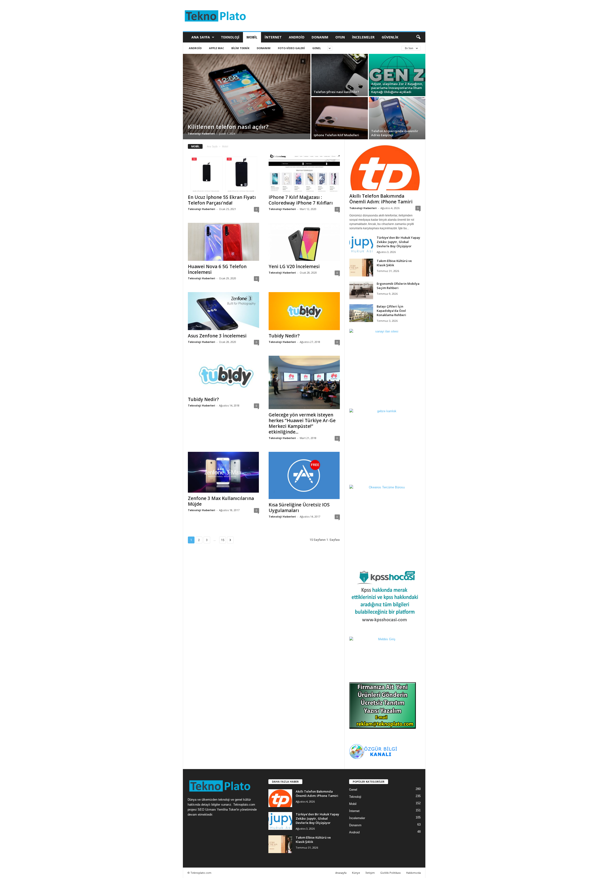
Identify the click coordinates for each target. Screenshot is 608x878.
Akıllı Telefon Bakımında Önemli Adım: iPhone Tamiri (381, 199)
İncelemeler (363, 37)
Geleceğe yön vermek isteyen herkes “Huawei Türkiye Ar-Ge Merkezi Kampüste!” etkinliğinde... (302, 423)
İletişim (370, 872)
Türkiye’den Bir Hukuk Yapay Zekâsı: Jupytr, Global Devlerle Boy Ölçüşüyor (398, 241)
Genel (316, 48)
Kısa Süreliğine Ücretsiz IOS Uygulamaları (299, 508)
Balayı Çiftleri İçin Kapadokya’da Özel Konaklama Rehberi (391, 310)
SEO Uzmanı (207, 809)
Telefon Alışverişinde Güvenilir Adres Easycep (394, 133)
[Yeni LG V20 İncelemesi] (304, 242)
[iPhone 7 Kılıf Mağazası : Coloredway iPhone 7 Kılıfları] (304, 172)
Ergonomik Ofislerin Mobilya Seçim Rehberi (398, 285)
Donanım (320, 37)
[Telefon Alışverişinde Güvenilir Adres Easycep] (397, 118)
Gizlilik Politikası (390, 872)
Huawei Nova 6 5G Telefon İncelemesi (217, 269)
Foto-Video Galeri (291, 48)
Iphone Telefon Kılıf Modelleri (336, 135)
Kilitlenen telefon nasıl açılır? (228, 127)
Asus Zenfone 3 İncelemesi (217, 336)
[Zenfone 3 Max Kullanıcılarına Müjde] (223, 472)
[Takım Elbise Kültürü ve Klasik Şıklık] (361, 267)
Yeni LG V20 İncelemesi (294, 266)
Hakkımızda (413, 872)
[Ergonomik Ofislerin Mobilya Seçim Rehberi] (361, 290)
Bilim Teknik (240, 48)
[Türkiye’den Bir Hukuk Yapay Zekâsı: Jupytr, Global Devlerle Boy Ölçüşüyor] (361, 244)
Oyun (340, 37)
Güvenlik (390, 37)
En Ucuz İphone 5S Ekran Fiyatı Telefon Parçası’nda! (222, 200)
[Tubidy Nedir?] (304, 311)
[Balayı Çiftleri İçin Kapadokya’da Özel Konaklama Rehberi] (361, 313)
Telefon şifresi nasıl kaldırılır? (336, 92)
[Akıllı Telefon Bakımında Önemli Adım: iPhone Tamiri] (385, 167)
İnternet (273, 37)
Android (296, 37)
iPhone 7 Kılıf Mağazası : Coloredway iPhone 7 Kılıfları (301, 200)
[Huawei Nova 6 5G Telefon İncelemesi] (223, 242)
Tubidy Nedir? (284, 336)
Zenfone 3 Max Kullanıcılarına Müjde (221, 501)
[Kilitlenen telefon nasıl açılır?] (246, 94)
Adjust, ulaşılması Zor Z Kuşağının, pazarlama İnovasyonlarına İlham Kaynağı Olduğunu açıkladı (397, 88)
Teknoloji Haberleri (201, 133)
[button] (418, 37)
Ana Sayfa (200, 37)
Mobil (252, 37)
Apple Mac (216, 48)
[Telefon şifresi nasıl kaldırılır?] (339, 75)
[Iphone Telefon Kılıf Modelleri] (339, 118)
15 (222, 540)
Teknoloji (230, 37)
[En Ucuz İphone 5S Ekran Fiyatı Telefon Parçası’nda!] (223, 172)
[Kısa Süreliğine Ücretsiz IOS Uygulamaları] (304, 475)
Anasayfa (341, 872)
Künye (356, 872)
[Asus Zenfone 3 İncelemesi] (223, 311)
